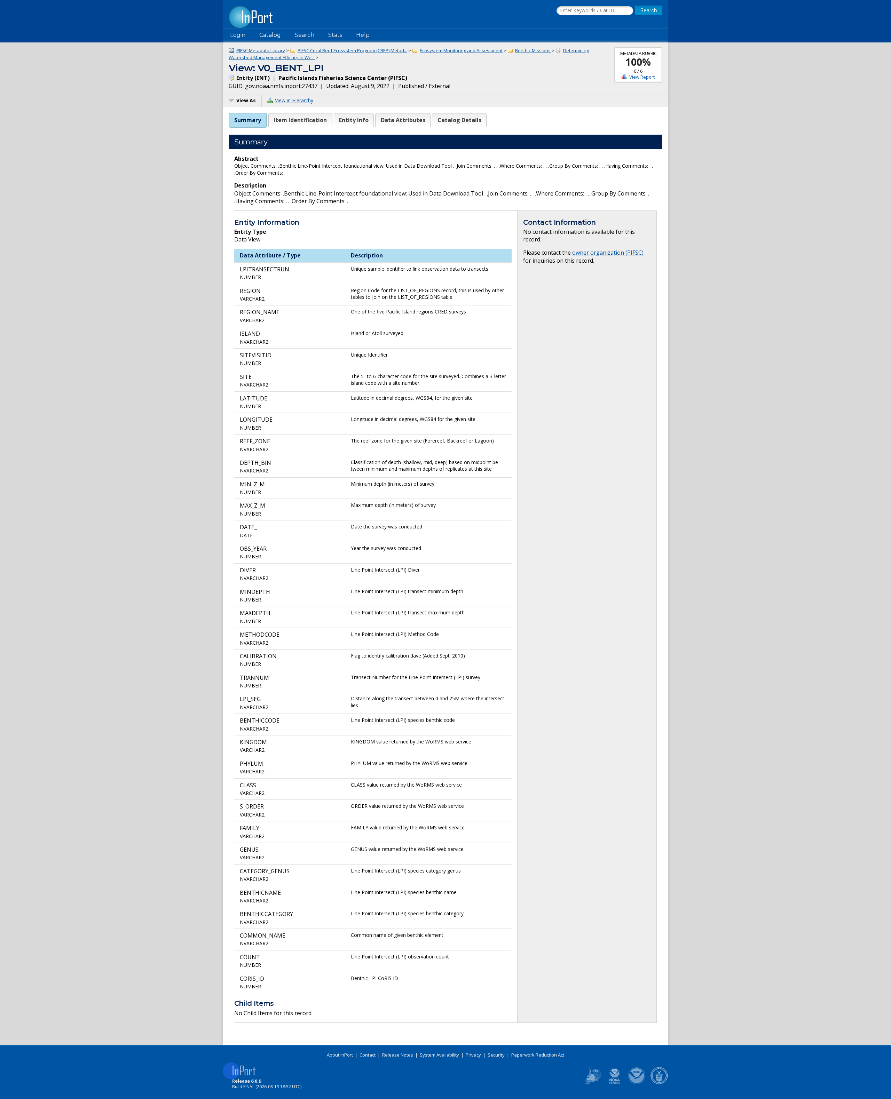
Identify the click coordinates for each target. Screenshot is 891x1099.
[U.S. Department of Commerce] (659, 1083)
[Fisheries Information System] (592, 1083)
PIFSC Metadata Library (260, 50)
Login (237, 35)
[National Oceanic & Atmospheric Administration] (637, 1083)
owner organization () (608, 252)
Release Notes (397, 1055)
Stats (335, 35)
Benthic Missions (533, 50)
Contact (368, 1055)
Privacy (473, 1055)
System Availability (439, 1055)
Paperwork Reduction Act (537, 1055)
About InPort (340, 1055)
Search (304, 35)
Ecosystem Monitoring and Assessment (461, 50)
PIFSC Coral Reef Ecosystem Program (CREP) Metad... (352, 50)
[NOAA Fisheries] (615, 1083)
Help (363, 35)
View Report (642, 77)
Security (496, 1055)
